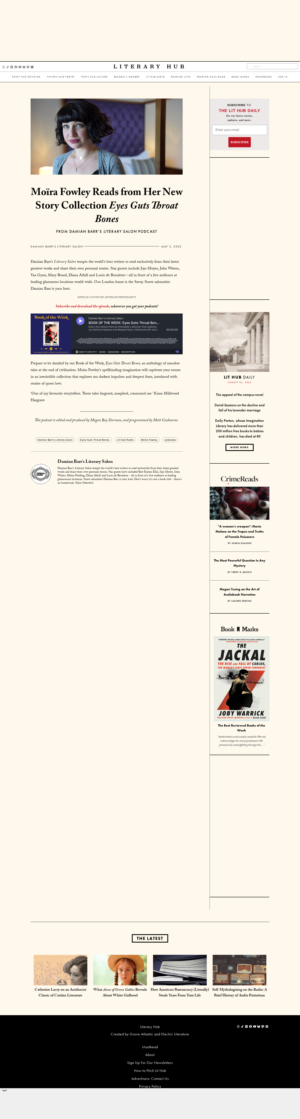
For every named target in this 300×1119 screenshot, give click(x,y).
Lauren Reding (241, 601)
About (150, 1054)
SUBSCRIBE (239, 142)
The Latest (150, 938)
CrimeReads (264, 76)
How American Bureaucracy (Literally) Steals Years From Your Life (180, 993)
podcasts (170, 439)
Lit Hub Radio (155, 76)
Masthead (150, 1047)
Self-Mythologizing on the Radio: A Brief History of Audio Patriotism (239, 993)
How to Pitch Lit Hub (150, 1070)
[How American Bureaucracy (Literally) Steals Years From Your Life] (180, 981)
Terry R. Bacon (241, 572)
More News (239, 447)
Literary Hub (150, 67)
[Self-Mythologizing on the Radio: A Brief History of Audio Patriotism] (239, 981)
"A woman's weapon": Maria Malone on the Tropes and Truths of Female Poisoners (240, 531)
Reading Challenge (211, 76)
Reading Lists (181, 76)
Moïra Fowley (149, 439)
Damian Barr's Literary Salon (57, 246)
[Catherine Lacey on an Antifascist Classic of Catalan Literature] (60, 981)
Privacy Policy (150, 1086)
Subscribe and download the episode (82, 307)
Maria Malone (241, 543)
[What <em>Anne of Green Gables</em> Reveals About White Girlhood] (120, 981)
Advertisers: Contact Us (150, 1078)
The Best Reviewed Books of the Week (241, 728)
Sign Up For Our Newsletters (150, 1062)
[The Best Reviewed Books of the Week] (241, 679)
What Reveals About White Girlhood (120, 993)
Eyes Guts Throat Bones (94, 439)
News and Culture (94, 76)
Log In (283, 76)
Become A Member (127, 76)
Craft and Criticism (26, 76)
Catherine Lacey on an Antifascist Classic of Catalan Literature (60, 993)
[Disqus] (107, 539)
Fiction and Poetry (61, 76)
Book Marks (240, 76)
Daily (239, 377)
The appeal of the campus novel (239, 394)
